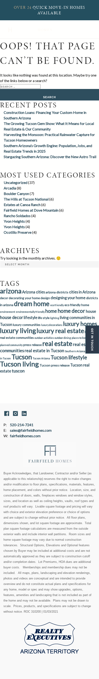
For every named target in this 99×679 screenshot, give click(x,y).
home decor (71, 310)
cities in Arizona (82, 292)
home (51, 311)
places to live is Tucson (84, 337)
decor (4, 298)
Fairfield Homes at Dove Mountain (31, 210)
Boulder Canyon (16, 193)
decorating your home (24, 298)
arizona (10, 291)
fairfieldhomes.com (25, 436)
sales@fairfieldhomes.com (31, 430)
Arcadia (10, 188)
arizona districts (57, 292)
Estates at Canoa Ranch (22, 204)
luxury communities (27, 325)
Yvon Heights (14, 221)
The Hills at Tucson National (26, 199)
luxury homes (80, 323)
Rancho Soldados (17, 215)
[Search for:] (20, 86)
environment (7, 311)
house (91, 311)
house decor (11, 317)
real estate (57, 343)
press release (32, 345)
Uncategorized (15, 182)
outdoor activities (44, 337)
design (45, 298)
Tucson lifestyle (69, 357)
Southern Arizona (75, 351)
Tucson (22, 357)
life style (44, 318)
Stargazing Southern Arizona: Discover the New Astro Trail (50, 156)
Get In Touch (92, 339)
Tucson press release (55, 365)
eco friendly (57, 305)
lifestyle (30, 317)
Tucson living (19, 364)
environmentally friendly (30, 311)
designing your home (68, 297)
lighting (54, 317)
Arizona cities (33, 292)
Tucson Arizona (41, 358)
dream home (32, 303)
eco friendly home (76, 305)
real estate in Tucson (44, 350)
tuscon (18, 370)
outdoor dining (63, 337)
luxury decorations (51, 324)
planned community (11, 344)
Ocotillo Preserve (18, 232)
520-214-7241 (21, 424)
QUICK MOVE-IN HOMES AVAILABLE (49, 10)
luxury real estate (60, 330)
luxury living (18, 330)
